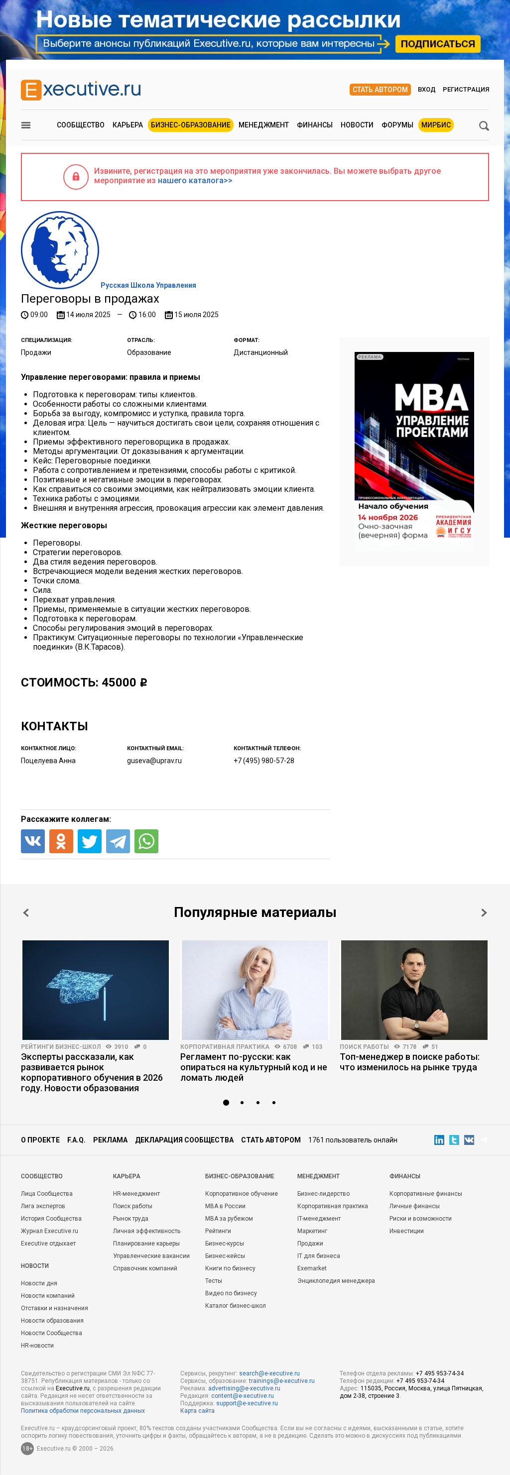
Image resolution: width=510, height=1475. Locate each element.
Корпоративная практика (224, 1046)
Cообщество (42, 1176)
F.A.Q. (76, 1140)
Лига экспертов (43, 1206)
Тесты (213, 1280)
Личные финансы (414, 1206)
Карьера (128, 125)
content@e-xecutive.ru (242, 1395)
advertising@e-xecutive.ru (244, 1388)
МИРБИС (436, 125)
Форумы (397, 125)
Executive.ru (73, 1388)
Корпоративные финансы (425, 1193)
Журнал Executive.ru (49, 1231)
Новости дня (39, 1283)
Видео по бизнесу (231, 1293)
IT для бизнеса (318, 1255)
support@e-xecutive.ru (247, 1403)
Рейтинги (218, 1231)
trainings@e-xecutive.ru (282, 1380)
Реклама (110, 1140)
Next (484, 912)
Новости (357, 125)
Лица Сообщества (47, 1193)
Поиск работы (364, 1046)
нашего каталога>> (195, 180)
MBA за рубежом (229, 1218)
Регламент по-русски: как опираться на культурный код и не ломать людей (253, 1067)
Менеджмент (264, 125)
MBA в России (225, 1206)
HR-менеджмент (136, 1193)
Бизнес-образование (191, 125)
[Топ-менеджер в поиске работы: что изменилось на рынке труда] (414, 990)
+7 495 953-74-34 (440, 1373)
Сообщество (81, 125)
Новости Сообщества (51, 1333)
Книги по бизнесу (230, 1268)
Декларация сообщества (184, 1140)
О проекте (40, 1140)
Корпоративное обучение (241, 1193)
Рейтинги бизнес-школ (61, 1046)
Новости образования (52, 1320)
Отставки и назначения (54, 1308)
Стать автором (380, 90)
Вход (427, 89)
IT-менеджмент (319, 1218)
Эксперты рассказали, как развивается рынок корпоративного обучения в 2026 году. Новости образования (92, 1072)
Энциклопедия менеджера (336, 1280)
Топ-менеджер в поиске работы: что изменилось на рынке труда (410, 1061)
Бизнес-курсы (224, 1243)
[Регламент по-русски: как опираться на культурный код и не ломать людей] (255, 990)
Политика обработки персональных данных (83, 1410)
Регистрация (466, 89)
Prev (26, 912)
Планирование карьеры (146, 1243)
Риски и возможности (420, 1218)
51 (434, 1046)
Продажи (310, 1243)
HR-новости (37, 1345)
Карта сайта (197, 1410)
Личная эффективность (146, 1231)
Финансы (315, 125)
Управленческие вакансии (151, 1255)
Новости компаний (48, 1295)
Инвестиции (406, 1231)
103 (317, 1046)
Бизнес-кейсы (225, 1255)
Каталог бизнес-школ (235, 1305)
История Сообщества (51, 1218)
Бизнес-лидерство (323, 1193)
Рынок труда (130, 1218)
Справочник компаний (145, 1268)
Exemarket (312, 1268)
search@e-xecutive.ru (269, 1373)
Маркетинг (312, 1231)
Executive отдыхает (48, 1243)
